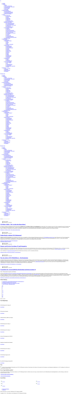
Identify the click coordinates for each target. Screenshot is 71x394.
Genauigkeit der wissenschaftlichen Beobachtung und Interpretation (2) (18, 269)
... (2, 289)
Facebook (3, 381)
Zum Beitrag (2, 313)
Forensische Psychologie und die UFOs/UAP (9, 282)
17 (2, 295)
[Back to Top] (0, 0)
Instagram (38, 381)
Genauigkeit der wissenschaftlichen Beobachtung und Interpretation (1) (13, 281)
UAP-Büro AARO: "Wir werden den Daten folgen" (13, 224)
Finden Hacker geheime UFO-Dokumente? (11, 235)
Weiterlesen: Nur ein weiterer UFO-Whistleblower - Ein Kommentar (10, 264)
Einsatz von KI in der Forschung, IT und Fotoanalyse (13, 246)
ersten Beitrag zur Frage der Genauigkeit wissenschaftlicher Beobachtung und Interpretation (18, 273)
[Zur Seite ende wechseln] (2, 297)
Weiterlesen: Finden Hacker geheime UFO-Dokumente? (9, 240)
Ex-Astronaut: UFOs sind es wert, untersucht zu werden (10, 283)
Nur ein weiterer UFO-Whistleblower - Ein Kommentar (14, 257)
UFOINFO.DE (2, 73)
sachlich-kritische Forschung (39, 261)
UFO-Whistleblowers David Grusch (48, 237)
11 (2, 290)
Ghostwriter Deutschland (11, 250)
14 (2, 292)
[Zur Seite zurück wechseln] (2, 286)
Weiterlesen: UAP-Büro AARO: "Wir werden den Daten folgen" (10, 229)
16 (2, 294)
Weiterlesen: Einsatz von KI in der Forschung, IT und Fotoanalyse (10, 252)
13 (2, 291)
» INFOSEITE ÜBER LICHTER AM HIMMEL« (7, 374)
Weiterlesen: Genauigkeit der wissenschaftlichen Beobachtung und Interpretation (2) (13, 277)
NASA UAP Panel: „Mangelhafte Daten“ (8, 284)
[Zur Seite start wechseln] (2, 285)
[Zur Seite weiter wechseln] (2, 296)
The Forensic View (37, 274)
